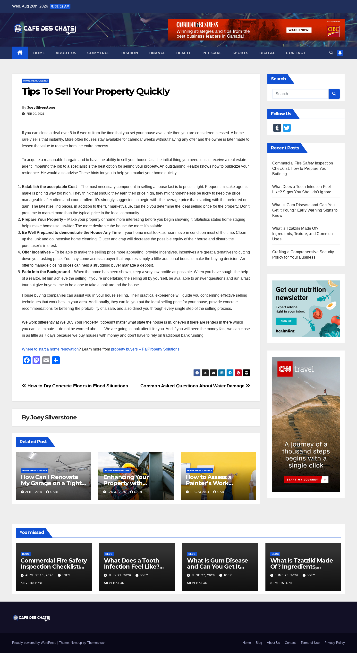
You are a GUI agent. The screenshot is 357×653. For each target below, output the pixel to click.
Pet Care (212, 53)
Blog (25, 554)
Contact (296, 53)
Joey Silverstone (41, 107)
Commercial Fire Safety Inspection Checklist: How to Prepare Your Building (302, 168)
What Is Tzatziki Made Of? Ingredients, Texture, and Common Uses (302, 233)
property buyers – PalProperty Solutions (145, 349)
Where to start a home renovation (50, 349)
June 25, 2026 (287, 575)
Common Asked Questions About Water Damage (193, 385)
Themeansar (95, 643)
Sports (240, 53)
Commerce (98, 53)
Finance (157, 53)
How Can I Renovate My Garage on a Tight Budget (51, 483)
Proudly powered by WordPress (34, 643)
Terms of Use (310, 643)
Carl (54, 492)
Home (39, 53)
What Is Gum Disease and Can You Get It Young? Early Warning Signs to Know (305, 210)
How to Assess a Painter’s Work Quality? (208, 483)
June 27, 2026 (204, 575)
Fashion (129, 53)
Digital (267, 53)
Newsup (76, 643)
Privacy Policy (334, 643)
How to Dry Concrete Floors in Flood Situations (77, 385)
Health (184, 53)
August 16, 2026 (39, 575)
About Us (66, 53)
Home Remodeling (35, 80)
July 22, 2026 (120, 575)
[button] (331, 53)
